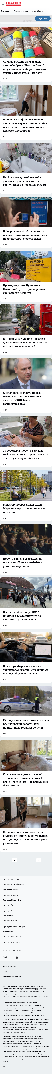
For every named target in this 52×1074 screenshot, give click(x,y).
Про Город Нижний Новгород (14, 927)
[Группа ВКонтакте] (5, 957)
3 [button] (27, 860)
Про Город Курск (9, 905)
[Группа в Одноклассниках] (17, 957)
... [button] (33, 860)
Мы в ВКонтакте (38, 11)
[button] (38, 860)
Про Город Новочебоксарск (13, 884)
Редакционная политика (12, 976)
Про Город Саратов (10, 921)
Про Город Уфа (8, 916)
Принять (43, 18)
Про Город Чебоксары (11, 879)
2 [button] (20, 860)
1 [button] (14, 860)
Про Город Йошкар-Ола (12, 900)
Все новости (6, 11)
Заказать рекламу (21, 11)
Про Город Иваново (10, 895)
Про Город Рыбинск (10, 911)
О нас (5, 971)
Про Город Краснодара (11, 942)
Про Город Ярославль (11, 889)
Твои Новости (8, 931)
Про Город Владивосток (12, 936)
